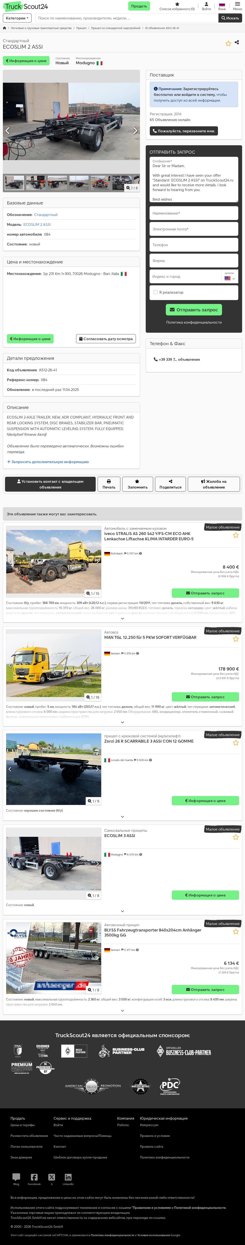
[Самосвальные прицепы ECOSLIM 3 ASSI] (53, 863)
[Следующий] (135, 131)
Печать (109, 487)
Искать (232, 18)
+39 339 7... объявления (179, 359)
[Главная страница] (4, 28)
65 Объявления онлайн (170, 119)
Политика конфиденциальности (194, 322)
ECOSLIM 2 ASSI (37, 224)
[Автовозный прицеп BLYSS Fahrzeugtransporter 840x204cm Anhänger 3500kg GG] (53, 958)
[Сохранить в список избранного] (228, 43)
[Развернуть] (122, 618)
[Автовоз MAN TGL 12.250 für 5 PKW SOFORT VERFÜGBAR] (53, 665)
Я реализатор (171, 292)
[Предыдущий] (8, 131)
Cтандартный (46, 214)
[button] (237, 6)
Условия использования (153, 1235)
